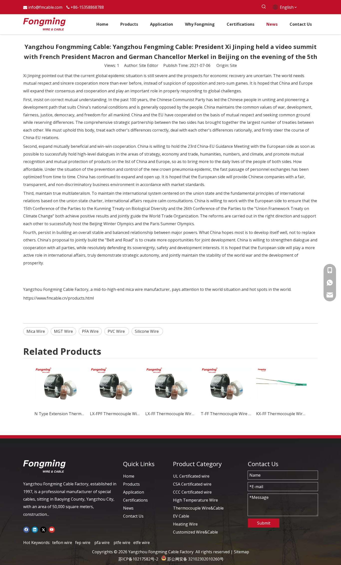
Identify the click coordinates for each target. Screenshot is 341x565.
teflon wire (62, 542)
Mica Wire (35, 331)
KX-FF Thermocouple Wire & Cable (281, 413)
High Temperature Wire (195, 500)
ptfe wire (122, 542)
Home (128, 476)
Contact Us (133, 516)
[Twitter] (43, 529)
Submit (263, 523)
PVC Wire (117, 331)
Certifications (135, 500)
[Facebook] (26, 529)
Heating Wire (185, 524)
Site (233, 65)
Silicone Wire (147, 331)
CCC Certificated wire (192, 492)
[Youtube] (52, 529)
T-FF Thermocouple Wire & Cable (226, 413)
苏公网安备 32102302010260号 (195, 559)
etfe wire (141, 542)
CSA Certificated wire (192, 484)
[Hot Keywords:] (264, 7)
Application (133, 492)
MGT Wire (63, 331)
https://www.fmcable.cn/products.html (58, 298)
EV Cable (181, 516)
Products (131, 484)
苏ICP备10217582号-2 (138, 559)
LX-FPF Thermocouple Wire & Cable (115, 413)
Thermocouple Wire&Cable (198, 508)
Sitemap (241, 552)
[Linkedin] (35, 529)
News (128, 508)
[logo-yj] (44, 466)
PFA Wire (90, 331)
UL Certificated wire (191, 476)
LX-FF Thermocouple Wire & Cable (170, 413)
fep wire (82, 542)
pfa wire (102, 542)
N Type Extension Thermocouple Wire (59, 413)
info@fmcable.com (45, 7)
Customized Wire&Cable (195, 532)
